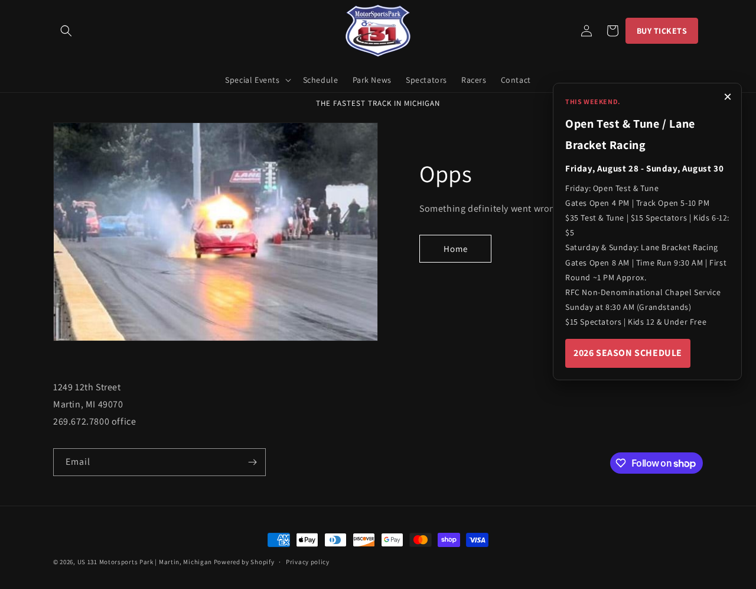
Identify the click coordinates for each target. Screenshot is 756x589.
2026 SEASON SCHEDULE (627, 353)
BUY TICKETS (662, 30)
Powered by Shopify (244, 562)
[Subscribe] (252, 462)
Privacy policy (308, 562)
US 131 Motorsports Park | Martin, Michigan (144, 562)
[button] (66, 31)
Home (456, 248)
